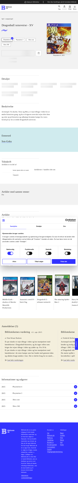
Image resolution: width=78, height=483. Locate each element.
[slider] (59, 40)
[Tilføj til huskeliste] (38, 53)
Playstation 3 (19, 40)
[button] (39, 387)
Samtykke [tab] (13, 226)
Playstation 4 (7, 39)
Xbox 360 (6, 44)
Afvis (14, 261)
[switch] (29, 253)
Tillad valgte (39, 261)
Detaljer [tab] (39, 226)
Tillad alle (63, 261)
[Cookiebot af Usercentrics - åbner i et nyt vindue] (67, 220)
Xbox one (31, 40)
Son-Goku (7, 141)
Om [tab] (64, 226)
